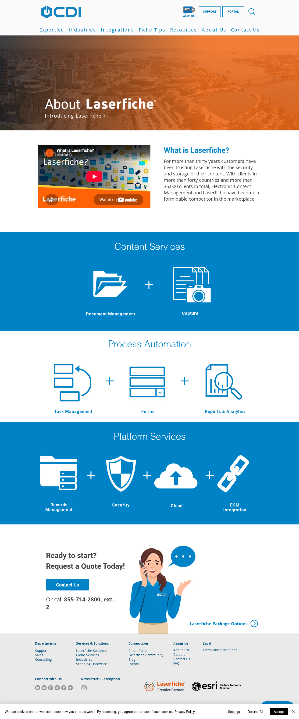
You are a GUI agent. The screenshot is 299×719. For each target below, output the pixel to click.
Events (133, 664)
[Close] (293, 711)
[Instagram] (50, 687)
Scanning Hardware (91, 664)
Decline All (255, 711)
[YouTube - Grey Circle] (44, 687)
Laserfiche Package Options (219, 624)
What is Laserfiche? (196, 150)
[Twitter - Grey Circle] (70, 687)
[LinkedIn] (37, 687)
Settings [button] (234, 711)
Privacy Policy (184, 711)
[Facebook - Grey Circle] (63, 687)
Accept (279, 711)
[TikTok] (57, 687)
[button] (51, 30)
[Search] (252, 11)
